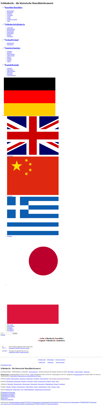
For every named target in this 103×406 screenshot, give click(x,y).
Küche (32, 374)
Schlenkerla (20, 24)
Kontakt (15, 65)
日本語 (87, 402)
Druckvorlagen (11, 54)
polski (94, 402)
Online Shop (42, 362)
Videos (9, 61)
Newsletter (10, 74)
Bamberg (9, 53)
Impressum (10, 72)
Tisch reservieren (11, 75)
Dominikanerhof (78, 374)
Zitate (8, 21)
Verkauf (15, 40)
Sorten (8, 18)
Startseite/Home (43, 387)
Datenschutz (10, 69)
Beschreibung (10, 11)
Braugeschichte (11, 29)
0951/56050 (71, 372)
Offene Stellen (10, 55)
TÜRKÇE (43, 404)
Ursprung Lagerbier (12, 19)
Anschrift (9, 68)
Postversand (10, 44)
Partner (9, 57)
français (57, 402)
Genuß (9, 16)
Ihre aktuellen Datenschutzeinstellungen (59, 378)
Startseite (9, 58)
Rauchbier (18, 7)
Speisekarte (10, 36)
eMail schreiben (11, 71)
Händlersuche (10, 43)
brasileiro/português (20, 402)
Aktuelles (9, 51)
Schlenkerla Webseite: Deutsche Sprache (19, 348)
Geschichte (10, 15)
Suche (49, 387)
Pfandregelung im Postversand (43, 389)
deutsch (39, 402)
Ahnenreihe (10, 27)
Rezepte (9, 35)
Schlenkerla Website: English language (19, 352)
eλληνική (68, 402)
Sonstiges (16, 48)
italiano (77, 402)
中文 (30, 402)
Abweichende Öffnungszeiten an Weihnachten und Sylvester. (25, 376)
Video (58, 387)
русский (8, 404)
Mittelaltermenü (49, 384)
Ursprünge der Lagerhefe (44, 381)
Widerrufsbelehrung (29, 389)
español (32, 404)
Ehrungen (9, 13)
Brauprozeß (10, 12)
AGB (21, 389)
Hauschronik (10, 32)
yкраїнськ (55, 404)
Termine (9, 60)
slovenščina (21, 404)
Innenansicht (10, 33)
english (48, 402)
